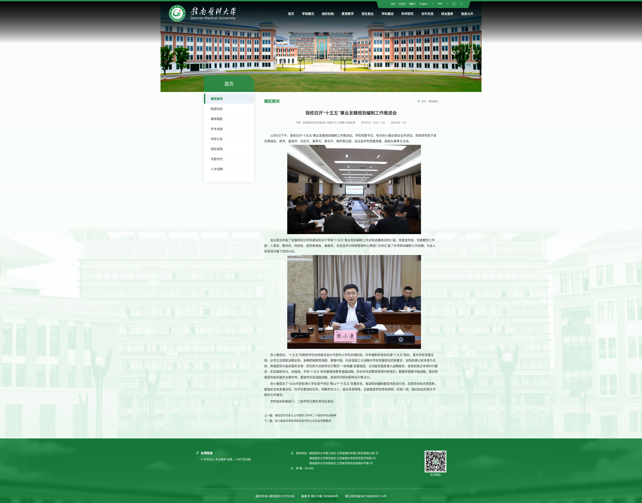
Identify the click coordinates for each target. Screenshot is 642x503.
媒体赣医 (217, 119)
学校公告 (217, 139)
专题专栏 (217, 159)
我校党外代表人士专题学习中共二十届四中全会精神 (305, 415)
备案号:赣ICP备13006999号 (319, 496)
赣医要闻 (217, 98)
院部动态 (217, 109)
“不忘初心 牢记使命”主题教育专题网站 (219, 459)
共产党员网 (244, 459)
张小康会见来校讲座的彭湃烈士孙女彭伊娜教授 (303, 421)
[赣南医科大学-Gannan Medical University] (202, 13)
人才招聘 (217, 169)
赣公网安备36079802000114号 (366, 496)
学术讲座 (217, 129)
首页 (423, 101)
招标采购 (217, 149)
